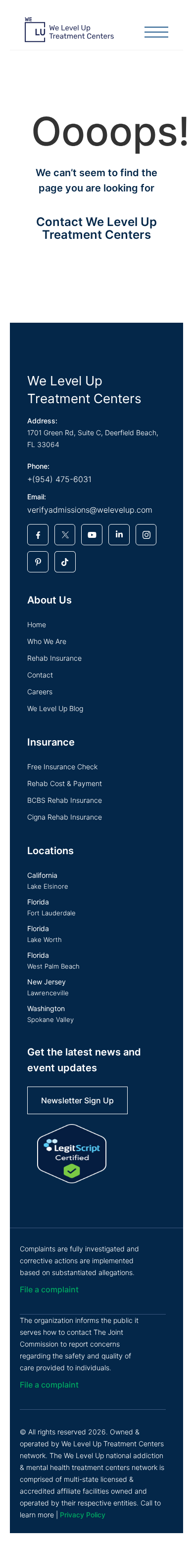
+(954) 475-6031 (59, 479)
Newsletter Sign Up (77, 1100)
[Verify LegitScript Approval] (71, 1153)
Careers (39, 691)
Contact (40, 675)
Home (36, 624)
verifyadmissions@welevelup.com (89, 510)
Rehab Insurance (54, 658)
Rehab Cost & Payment (64, 783)
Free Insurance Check (62, 766)
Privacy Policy (82, 1514)
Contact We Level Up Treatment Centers (96, 228)
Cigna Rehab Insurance (64, 817)
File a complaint (49, 1289)
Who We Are (46, 641)
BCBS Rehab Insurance (64, 800)
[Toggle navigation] (156, 33)
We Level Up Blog (55, 708)
